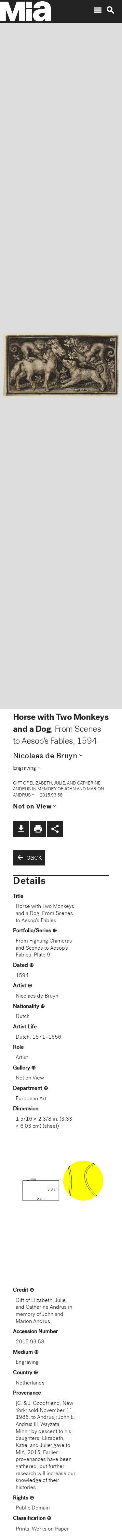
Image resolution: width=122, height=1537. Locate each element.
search (110, 10)
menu (97, 10)
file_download (21, 829)
